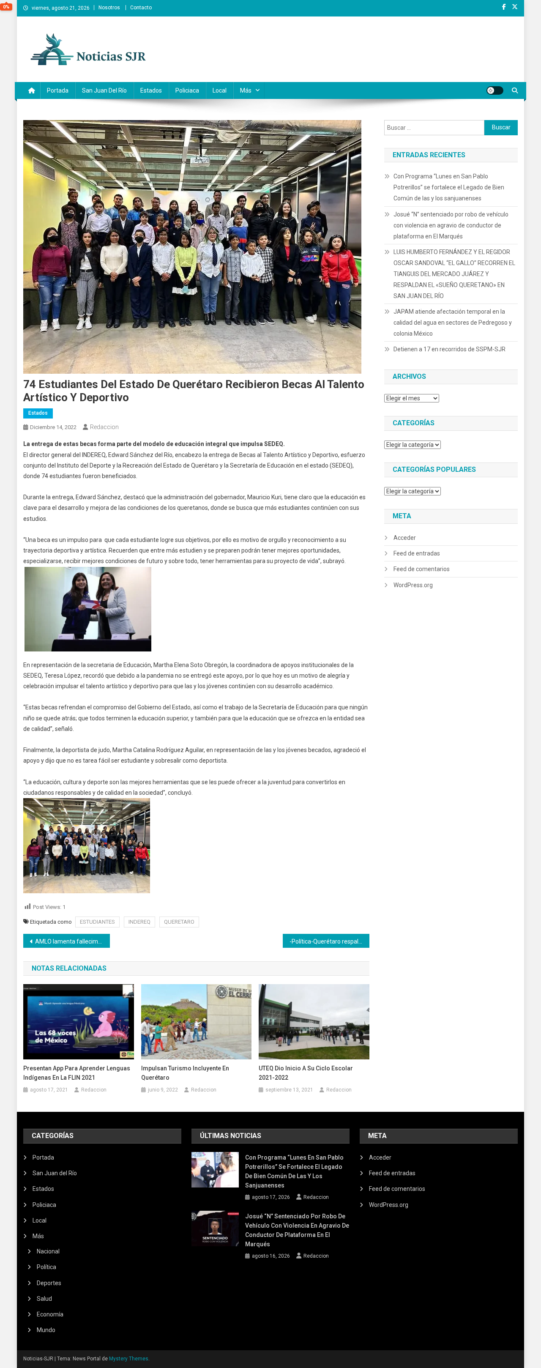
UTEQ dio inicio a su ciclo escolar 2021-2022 (306, 1073)
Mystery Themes (128, 1359)
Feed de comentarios (421, 569)
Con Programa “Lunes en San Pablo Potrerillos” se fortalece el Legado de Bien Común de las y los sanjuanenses (448, 187)
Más (245, 90)
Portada (57, 90)
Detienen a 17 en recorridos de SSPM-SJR (449, 349)
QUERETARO (179, 922)
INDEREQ (139, 922)
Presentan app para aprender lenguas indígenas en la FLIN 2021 (76, 1073)
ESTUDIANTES (97, 922)
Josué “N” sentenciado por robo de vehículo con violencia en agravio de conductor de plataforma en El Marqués (450, 225)
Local (220, 90)
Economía (50, 1314)
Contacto (141, 8)
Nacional (48, 1251)
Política (46, 1267)
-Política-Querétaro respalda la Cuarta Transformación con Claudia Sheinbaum (329, 941)
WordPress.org (413, 585)
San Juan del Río (104, 90)
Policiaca (187, 90)
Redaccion (104, 427)
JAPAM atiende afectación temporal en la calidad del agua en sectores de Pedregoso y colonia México (452, 322)
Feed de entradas (416, 553)
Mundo (46, 1330)
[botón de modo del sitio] (494, 90)
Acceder (404, 537)
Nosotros (109, 8)
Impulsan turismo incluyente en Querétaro (185, 1073)
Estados (151, 90)
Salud (44, 1298)
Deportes (49, 1283)
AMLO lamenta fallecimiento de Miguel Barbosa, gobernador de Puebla (72, 941)
